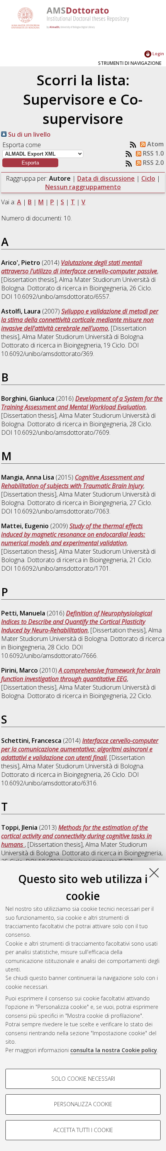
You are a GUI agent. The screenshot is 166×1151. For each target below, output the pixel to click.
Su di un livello (29, 134)
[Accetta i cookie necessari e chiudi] (154, 872)
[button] (30, 162)
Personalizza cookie (83, 1104)
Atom (155, 144)
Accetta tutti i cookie (83, 1130)
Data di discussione (106, 178)
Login (157, 53)
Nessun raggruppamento (83, 187)
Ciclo (148, 178)
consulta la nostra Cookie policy (113, 1050)
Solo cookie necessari (83, 1078)
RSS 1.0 (152, 153)
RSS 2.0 (152, 162)
